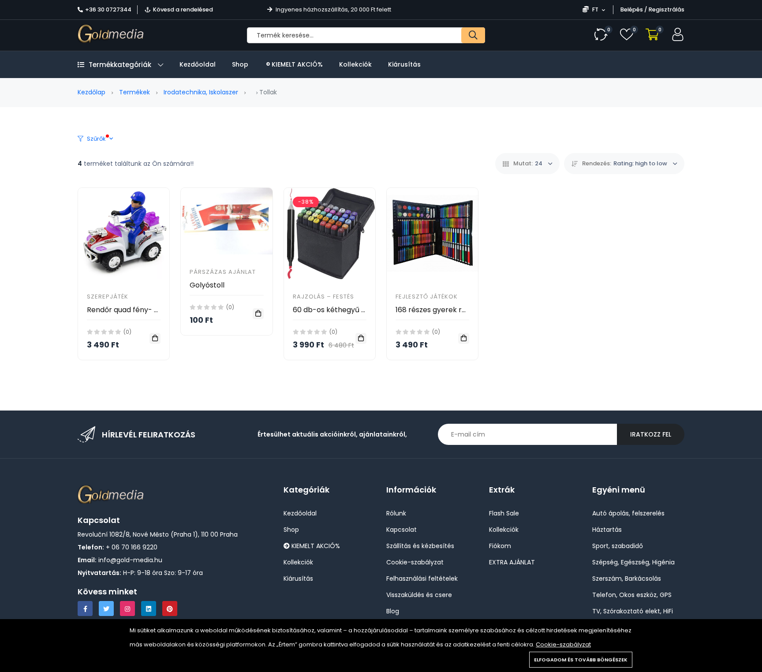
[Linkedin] (148, 608)
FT (595, 9)
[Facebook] (85, 608)
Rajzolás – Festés (323, 296)
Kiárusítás (404, 64)
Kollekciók (355, 64)
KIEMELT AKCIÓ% (296, 64)
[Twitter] (106, 608)
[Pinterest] (169, 608)
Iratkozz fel (650, 434)
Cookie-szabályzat (563, 644)
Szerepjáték (107, 296)
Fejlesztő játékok (427, 296)
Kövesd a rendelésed (183, 9)
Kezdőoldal (197, 64)
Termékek (134, 92)
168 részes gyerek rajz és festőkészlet (460, 310)
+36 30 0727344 (108, 9)
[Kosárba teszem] (155, 338)
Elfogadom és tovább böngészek (581, 659)
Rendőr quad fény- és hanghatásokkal (153, 310)
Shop (240, 64)
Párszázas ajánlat (223, 272)
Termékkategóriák (120, 64)
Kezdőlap (91, 92)
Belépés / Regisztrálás (652, 9)
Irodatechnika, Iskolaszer (201, 92)
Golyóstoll (207, 285)
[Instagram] (127, 608)
